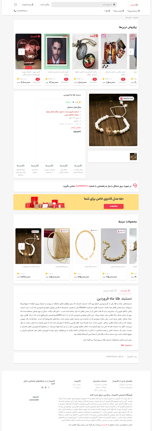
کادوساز (136, 18)
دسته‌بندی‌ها (133, 11)
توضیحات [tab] (123, 290)
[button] (16, 4)
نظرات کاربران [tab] (108, 290)
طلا (106, 11)
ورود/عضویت (27, 4)
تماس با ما (77, 384)
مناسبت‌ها (118, 11)
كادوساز (104, 424)
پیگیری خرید (44, 4)
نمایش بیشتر (76, 127)
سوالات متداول (101, 387)
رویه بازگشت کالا (100, 390)
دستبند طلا (129, 18)
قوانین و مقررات (100, 384)
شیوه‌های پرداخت (125, 387)
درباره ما (78, 387)
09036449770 (22, 11)
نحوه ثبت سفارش (125, 384)
